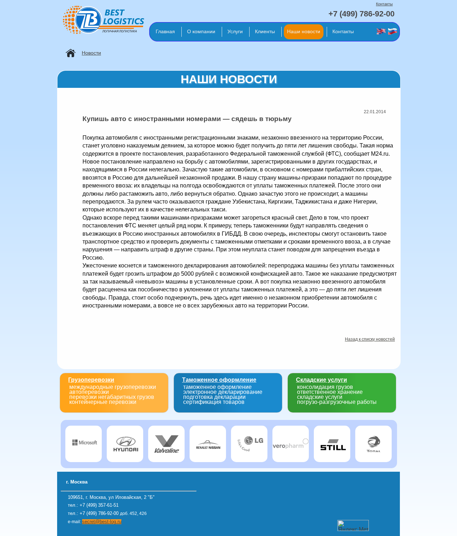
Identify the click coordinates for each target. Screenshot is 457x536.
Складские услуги (321, 380)
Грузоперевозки (91, 380)
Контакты (384, 4)
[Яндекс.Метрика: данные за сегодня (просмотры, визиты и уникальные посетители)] (353, 525)
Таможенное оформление (219, 380)
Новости (91, 53)
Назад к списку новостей (370, 339)
